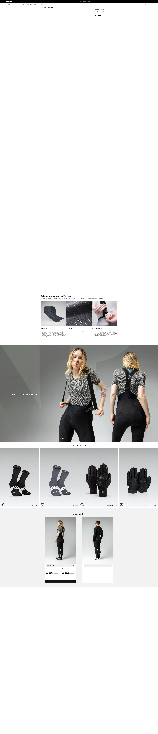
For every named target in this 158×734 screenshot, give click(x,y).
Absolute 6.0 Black (51, 7)
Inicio (42, 7)
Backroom (45, 7)
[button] (98, 15)
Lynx (121, 504)
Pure (2, 504)
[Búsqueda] (143, 4)
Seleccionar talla (60, 581)
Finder (81, 504)
